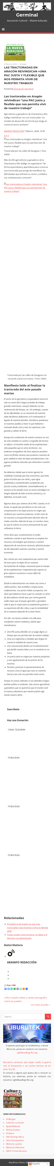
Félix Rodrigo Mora (15, 1136)
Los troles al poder (39, 1004)
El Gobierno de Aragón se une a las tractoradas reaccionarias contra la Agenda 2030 (27, 928)
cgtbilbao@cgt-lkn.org (27, 1052)
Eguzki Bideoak (13, 1126)
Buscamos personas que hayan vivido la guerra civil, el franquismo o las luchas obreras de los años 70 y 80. (27, 1066)
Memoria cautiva (14, 1144)
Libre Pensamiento (15, 1140)
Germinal (27, 15)
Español (36, 1164)
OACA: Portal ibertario (16, 1151)
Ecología (23, 64)
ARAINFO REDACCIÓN (14, 131)
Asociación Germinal (23, 88)
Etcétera (10, 1133)
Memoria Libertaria (15, 1147)
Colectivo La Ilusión (15, 1122)
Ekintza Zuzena (13, 1129)
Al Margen (11, 1119)
